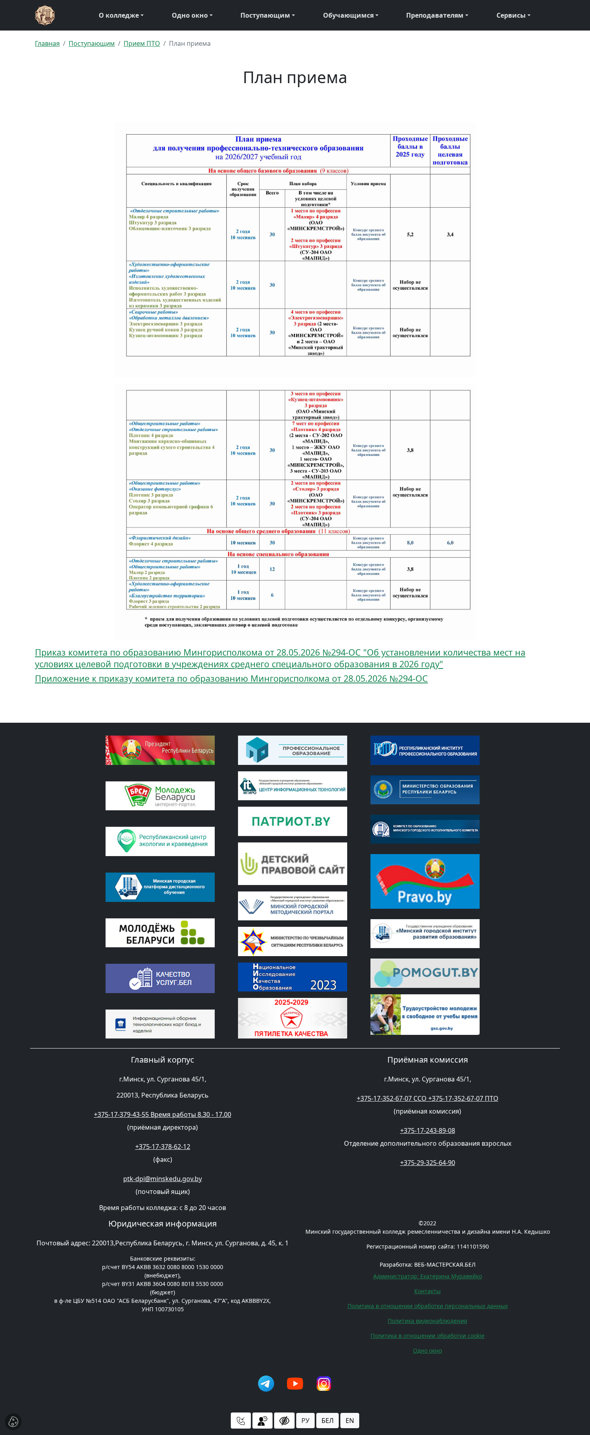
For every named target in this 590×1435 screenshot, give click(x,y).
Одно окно (190, 15)
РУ (305, 1420)
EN (350, 1420)
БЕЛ (327, 1420)
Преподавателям (435, 15)
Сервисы (511, 15)
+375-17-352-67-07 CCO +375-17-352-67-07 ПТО (427, 1098)
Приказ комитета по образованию (109, 652)
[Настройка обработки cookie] (13, 1421)
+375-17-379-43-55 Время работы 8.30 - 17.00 (162, 1114)
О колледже (119, 15)
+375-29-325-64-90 (427, 1162)
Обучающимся (348, 15)
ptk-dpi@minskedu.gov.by (162, 1178)
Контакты (427, 1291)
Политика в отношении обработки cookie (427, 1335)
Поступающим (265, 15)
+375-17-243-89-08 (427, 1130)
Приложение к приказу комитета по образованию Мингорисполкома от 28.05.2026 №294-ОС (231, 678)
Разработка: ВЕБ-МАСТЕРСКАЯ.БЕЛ (428, 1264)
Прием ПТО (142, 43)
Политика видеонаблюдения (427, 1321)
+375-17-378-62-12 (162, 1146)
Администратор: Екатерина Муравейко (427, 1276)
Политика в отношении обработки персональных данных (428, 1306)
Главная (47, 43)
